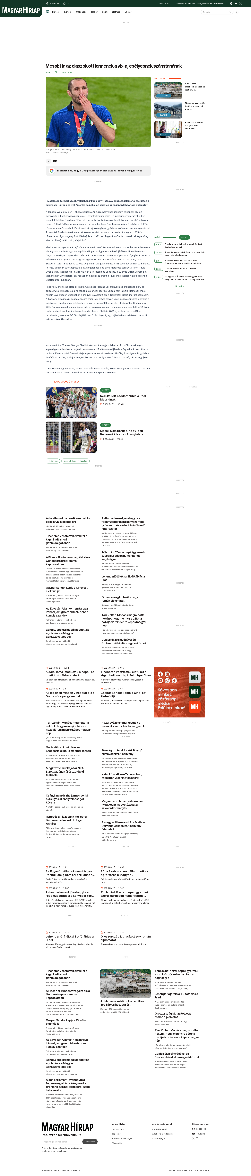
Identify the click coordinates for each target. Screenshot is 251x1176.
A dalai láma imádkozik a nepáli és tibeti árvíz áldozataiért (195, 88)
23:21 (159, 277)
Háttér (94, 12)
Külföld (67, 12)
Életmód (116, 12)
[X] (240, 3)
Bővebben (180, 286)
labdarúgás (53, 461)
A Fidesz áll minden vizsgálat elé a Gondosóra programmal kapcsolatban (194, 128)
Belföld (56, 12)
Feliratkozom (90, 1141)
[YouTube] (236, 3)
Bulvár (128, 12)
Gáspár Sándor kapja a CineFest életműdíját (180, 269)
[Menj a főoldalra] (21, 10)
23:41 (159, 261)
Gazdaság (81, 12)
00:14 (159, 244)
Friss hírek (54, 3)
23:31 (159, 269)
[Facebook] (231, 3)
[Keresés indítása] (230, 12)
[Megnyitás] (47, 12)
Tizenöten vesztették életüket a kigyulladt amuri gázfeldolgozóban (195, 107)
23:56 (159, 253)
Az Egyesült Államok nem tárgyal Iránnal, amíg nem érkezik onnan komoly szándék (184, 278)
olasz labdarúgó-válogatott (75, 461)
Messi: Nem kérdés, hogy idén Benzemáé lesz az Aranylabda (122, 432)
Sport (104, 12)
